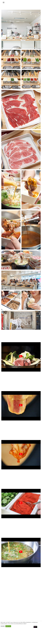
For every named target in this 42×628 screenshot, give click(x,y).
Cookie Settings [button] (2, 626)
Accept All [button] (8, 626)
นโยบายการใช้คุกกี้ (23, 624)
